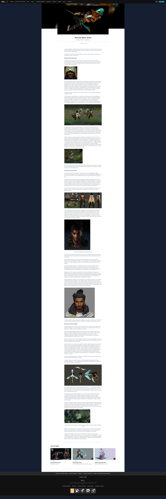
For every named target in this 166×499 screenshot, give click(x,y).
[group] (83, 457)
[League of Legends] (7, 1)
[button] (79, 43)
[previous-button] (113, 469)
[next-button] (115, 469)
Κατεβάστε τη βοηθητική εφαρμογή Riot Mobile (101, 473)
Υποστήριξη (80, 473)
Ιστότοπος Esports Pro (87, 473)
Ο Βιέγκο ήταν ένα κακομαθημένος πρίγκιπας (71, 331)
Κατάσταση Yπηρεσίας (73, 473)
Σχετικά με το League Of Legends (62, 473)
